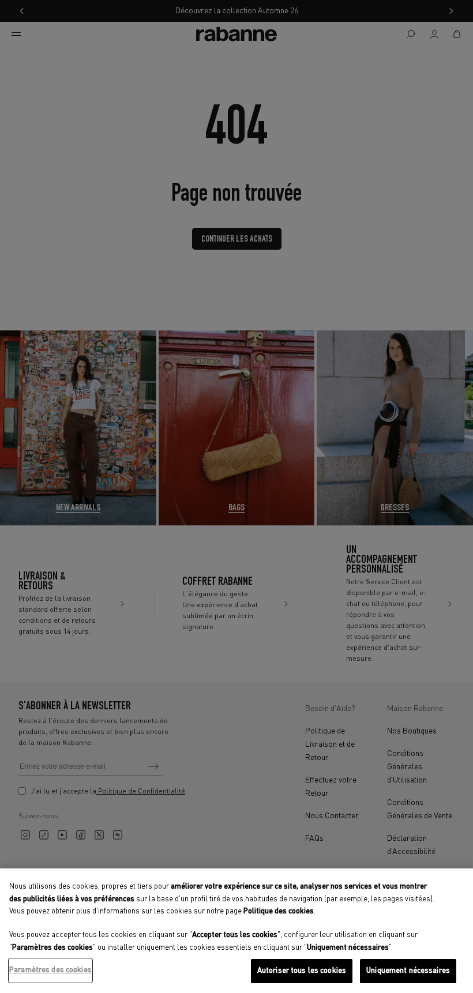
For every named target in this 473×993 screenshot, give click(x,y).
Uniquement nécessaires (408, 971)
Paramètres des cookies (50, 970)
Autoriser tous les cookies (301, 971)
